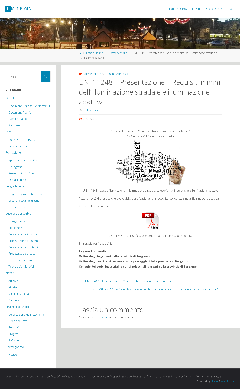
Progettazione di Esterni (23, 241)
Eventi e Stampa (18, 119)
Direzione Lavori (18, 321)
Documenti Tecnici (19, 112)
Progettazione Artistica (22, 234)
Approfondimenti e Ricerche (25, 160)
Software (14, 125)
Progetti (13, 334)
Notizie (10, 273)
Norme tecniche (118, 53)
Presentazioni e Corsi (118, 74)
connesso (100, 317)
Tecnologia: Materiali (21, 266)
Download (12, 98)
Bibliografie (15, 167)
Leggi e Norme (94, 53)
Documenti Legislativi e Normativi (29, 106)
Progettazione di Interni (23, 247)
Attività (12, 287)
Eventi (9, 132)
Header (13, 355)
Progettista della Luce (21, 253)
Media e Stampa (18, 294)
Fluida (214, 381)
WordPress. (227, 381)
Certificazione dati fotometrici (26, 315)
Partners (13, 300)
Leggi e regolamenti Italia (23, 200)
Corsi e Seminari (18, 146)
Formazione (13, 152)
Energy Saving (16, 221)
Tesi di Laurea (17, 180)
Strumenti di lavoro (17, 307)
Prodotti (13, 327)
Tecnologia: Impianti (20, 260)
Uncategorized (15, 347)
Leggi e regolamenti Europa (25, 194)
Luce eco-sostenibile (18, 213)
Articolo (13, 281)
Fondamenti (15, 228)
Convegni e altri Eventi (21, 140)
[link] (231, 9)
